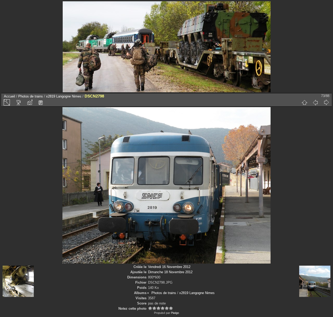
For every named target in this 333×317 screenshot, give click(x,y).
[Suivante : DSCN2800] (326, 102)
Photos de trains (30, 96)
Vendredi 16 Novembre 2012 (169, 267)
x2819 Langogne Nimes (63, 96)
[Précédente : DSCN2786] (315, 102)
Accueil (9, 96)
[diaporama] (18, 102)
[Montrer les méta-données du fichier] (29, 102)
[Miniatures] (304, 102)
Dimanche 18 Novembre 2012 (170, 272)
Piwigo (175, 312)
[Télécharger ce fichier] (40, 102)
